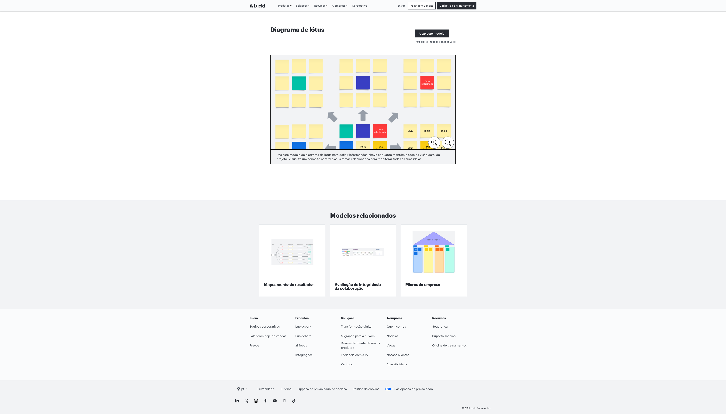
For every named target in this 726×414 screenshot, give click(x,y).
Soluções (302, 5)
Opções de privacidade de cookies (322, 389)
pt (242, 389)
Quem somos (396, 326)
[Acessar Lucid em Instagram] (256, 401)
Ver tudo (347, 364)
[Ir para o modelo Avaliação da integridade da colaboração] (363, 261)
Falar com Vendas (421, 5)
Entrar (401, 5)
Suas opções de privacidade (412, 389)
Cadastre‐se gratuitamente (457, 5)
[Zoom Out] (448, 142)
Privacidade (266, 389)
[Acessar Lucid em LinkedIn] (237, 401)
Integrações (304, 355)
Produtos (283, 5)
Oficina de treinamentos (449, 345)
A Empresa (339, 5)
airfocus (301, 345)
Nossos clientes (398, 355)
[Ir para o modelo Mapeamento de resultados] (292, 261)
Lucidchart (303, 336)
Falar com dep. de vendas (268, 336)
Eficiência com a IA (354, 355)
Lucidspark (303, 326)
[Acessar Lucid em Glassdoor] (284, 401)
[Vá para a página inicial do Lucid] (263, 5)
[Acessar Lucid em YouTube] (275, 401)
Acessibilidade (397, 364)
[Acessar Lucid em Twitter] (246, 401)
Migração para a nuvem (358, 336)
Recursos (320, 5)
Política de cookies (366, 389)
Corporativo (359, 5)
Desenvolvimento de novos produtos (360, 345)
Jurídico (286, 389)
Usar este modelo (431, 33)
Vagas (391, 345)
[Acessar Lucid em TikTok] (294, 401)
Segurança (440, 326)
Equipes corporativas (265, 326)
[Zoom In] (434, 142)
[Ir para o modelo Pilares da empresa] (434, 261)
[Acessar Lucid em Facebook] (265, 401)
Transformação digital (356, 326)
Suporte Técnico (444, 336)
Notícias (392, 336)
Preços (254, 345)
